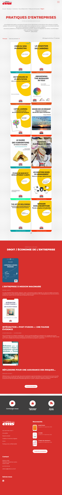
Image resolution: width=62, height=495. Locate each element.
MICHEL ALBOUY (6, 290)
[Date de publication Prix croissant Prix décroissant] (14, 38)
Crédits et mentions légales (9, 438)
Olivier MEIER (34, 31)
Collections (15, 8)
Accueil (4, 8)
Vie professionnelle (23, 8)
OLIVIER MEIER (17, 333)
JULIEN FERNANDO (7, 333)
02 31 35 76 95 (6, 466)
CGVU (4, 441)
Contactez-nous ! (12, 409)
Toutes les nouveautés (40, 451)
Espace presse (6, 435)
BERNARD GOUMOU (7, 373)
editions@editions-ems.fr (9, 468)
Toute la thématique (31, 386)
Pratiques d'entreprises (34, 8)
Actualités (5, 433)
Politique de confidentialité (9, 444)
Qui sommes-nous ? (7, 430)
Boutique (9, 8)
